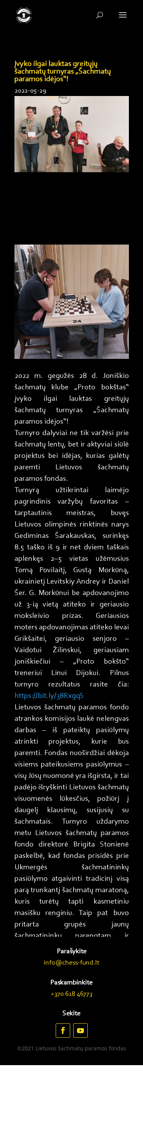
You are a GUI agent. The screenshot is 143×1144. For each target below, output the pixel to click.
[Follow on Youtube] (80, 1030)
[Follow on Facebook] (63, 1030)
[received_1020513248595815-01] (71, 357)
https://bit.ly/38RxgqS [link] (49, 696)
